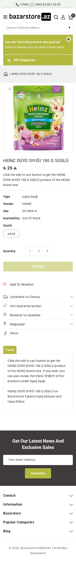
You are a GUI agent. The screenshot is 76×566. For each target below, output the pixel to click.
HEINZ (26, 203)
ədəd (11, 233)
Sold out (38, 266)
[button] (5, 18)
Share (14, 333)
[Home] (7, 74)
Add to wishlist (22, 284)
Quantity (9, 251)
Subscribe (38, 473)
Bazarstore (28, 548)
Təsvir (9, 350)
